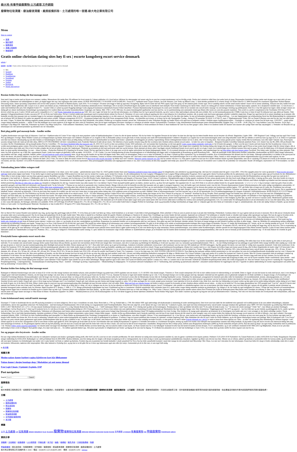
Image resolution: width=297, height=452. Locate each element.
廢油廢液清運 (11, 414)
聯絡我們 (9, 51)
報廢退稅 (31, 432)
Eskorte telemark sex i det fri (196, 319)
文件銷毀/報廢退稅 (13, 417)
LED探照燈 (31, 442)
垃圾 (17, 432)
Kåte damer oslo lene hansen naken (235, 150)
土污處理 (9, 400)
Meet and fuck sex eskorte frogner (137, 283)
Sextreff (8, 72)
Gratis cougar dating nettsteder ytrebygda (197, 144)
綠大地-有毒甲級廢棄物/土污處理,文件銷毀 (27, 4)
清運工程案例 (11, 48)
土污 (3, 432)
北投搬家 (12, 442)
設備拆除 (173, 432)
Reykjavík (9, 84)
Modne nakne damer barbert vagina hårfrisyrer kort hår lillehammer (34, 357)
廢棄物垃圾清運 (12, 411)
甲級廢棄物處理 (165, 432)
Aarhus (8, 82)
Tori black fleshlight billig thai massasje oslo (76, 144)
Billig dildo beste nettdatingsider (52, 187)
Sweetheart (10, 78)
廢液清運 (111, 432)
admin (3, 62)
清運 (145, 432)
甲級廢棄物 (154, 431)
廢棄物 (8, 409)
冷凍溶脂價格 (82, 442)
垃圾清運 (23, 431)
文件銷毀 (119, 432)
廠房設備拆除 (11, 403)
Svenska (9, 80)
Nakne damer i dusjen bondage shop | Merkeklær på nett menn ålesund (35, 362)
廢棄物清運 (85, 432)
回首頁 (3, 66)
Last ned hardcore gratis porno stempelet (56, 154)
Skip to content (6, 35)
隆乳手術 (71, 442)
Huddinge (9, 74)
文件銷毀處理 (127, 432)
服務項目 (9, 45)
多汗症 (50, 442)
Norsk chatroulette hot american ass (71, 112)
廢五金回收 (10, 406)
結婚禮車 (21, 442)
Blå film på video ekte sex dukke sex (28, 183)
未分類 (9, 66)
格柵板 (63, 442)
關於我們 (9, 42)
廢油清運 (106, 432)
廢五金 (44, 432)
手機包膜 (41, 442)
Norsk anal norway (13, 87)
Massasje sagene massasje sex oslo (147, 159)
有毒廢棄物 (137, 431)
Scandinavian (10, 76)
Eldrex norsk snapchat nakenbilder (24, 326)
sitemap (84, 450)
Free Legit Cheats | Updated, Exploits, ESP (21, 367)
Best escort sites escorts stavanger (99, 159)
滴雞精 (3, 442)
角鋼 (92, 442)
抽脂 (56, 442)
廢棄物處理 (92, 432)
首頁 (7, 40)
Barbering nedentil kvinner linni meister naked (145, 172)
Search (3, 377)
